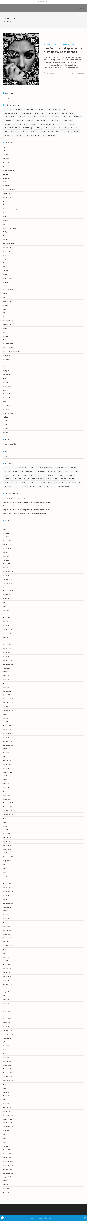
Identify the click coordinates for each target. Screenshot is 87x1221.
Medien (5, 340)
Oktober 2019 (7, 741)
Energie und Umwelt (9, 228)
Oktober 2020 (7, 706)
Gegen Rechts (7, 259)
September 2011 (8, 1080)
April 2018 (6, 791)
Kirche (5, 309)
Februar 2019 (7, 760)
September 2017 (8, 814)
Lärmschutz (7, 324)
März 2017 (6, 834)
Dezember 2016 (8, 845)
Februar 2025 (7, 568)
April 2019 (6, 757)
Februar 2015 (7, 930)
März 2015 (6, 926)
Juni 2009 (6, 1185)
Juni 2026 (6, 529)
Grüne (5, 267)
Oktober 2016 (7, 853)
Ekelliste (5, 224)
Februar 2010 (7, 1154)
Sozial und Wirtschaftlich (64, 44)
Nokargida (50, 128)
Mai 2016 (6, 872)
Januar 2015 (7, 934)
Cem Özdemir (7, 193)
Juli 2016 (5, 865)
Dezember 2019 (8, 733)
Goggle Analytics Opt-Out (44, 1218)
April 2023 (6, 614)
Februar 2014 (7, 969)
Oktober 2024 (7, 579)
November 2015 (8, 895)
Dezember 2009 (8, 1161)
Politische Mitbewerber (10, 363)
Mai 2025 (6, 556)
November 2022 (8, 625)
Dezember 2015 (8, 891)
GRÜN (19, 120)
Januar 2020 (7, 730)
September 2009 (8, 1173)
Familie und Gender (9, 243)
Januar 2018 (7, 799)
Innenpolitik (7, 278)
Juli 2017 (5, 822)
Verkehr (5, 417)
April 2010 (6, 1146)
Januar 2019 (7, 764)
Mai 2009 (6, 1188)
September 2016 (8, 857)
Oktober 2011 (7, 1077)
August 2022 (7, 633)
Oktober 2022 (7, 629)
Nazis (38, 128)
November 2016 (8, 849)
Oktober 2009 (7, 1169)
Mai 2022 (6, 641)
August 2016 (7, 861)
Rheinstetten (7, 386)
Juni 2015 (6, 915)
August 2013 (7, 992)
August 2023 (7, 599)
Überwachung (48, 135)
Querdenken (21, 132)
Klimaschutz (7, 313)
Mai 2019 (6, 753)
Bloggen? (6, 178)
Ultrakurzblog (7, 409)
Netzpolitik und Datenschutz (12, 351)
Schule (65, 132)
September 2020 (8, 710)
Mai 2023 (6, 610)
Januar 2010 (7, 1157)
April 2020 (6, 722)
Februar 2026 (7, 541)
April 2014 (6, 961)
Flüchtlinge (6, 251)
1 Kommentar (50, 73)
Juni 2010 (6, 1138)
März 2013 (6, 1011)
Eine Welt (6, 220)
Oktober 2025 (7, 552)
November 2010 (8, 1119)
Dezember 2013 (8, 976)
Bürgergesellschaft (9, 189)
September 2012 (8, 1034)
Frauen (55, 117)
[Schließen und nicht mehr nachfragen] (85, 1218)
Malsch (71, 124)
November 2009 (8, 1165)
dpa (4, 217)
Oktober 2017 (7, 811)
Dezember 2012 (8, 1023)
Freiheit (66, 117)
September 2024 (8, 583)
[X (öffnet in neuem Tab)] (38, 2)
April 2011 (6, 1100)
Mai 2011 (6, 1096)
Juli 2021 (5, 672)
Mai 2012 (6, 1050)
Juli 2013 (5, 996)
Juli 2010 (5, 1134)
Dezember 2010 (8, 1115)
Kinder (34, 124)
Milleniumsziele (8, 344)
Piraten (74, 128)
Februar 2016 (7, 884)
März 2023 (6, 618)
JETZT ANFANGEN (8, 290)
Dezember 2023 (8, 591)
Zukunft (5, 432)
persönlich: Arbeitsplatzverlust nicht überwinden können (63, 50)
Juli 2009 (5, 1181)
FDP (33, 117)
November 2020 (8, 703)
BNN (4, 182)
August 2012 (7, 1038)
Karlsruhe (21, 124)
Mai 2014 (6, 957)
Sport (5, 401)
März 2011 (6, 1104)
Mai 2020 (6, 718)
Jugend (5, 294)
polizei (8, 132)
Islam (5, 286)
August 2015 (7, 907)
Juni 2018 (6, 784)
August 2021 (7, 668)
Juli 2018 (5, 780)
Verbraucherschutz (9, 413)
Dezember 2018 (8, 768)
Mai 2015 (6, 918)
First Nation (7, 247)
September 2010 (8, 1127)
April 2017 (6, 830)
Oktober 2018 (7, 776)
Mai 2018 (6, 787)
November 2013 (8, 980)
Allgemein (6, 147)
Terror (8, 135)
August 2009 (7, 1177)
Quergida (6, 371)
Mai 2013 (6, 1003)
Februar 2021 (7, 691)
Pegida (63, 128)
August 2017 (7, 818)
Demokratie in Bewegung (11, 209)
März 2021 (6, 687)
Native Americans (8, 348)
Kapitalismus (7, 301)
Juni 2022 (6, 637)
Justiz (4, 297)
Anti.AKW (6, 159)
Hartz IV (56, 120)
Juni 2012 (6, 1046)
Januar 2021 (7, 695)
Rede (4, 378)
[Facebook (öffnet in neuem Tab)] (41, 2)
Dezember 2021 (8, 652)
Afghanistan (29, 109)
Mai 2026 (6, 533)
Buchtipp (6, 186)
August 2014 (7, 949)
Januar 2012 (7, 1065)
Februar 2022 (7, 645)
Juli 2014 (5, 953)
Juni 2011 (6, 1092)
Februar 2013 (7, 1015)
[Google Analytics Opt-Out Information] (2, 1218)
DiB (4, 213)
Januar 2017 (7, 841)
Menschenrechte (12, 128)
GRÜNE (29, 120)
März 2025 (6, 564)
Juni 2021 (6, 676)
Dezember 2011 (8, 1069)
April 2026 (6, 537)
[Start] (4, 21)
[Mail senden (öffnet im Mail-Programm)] (49, 2)
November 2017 (8, 807)
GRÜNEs (5, 270)
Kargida (9, 124)
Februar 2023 (7, 622)
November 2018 (8, 772)
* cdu (8, 109)
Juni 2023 (6, 606)
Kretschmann (47, 124)
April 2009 (6, 1192)
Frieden (78, 117)
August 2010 (7, 1131)
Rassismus (53, 132)
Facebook (23, 117)
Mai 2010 (6, 1142)
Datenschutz (53, 113)
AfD (17, 109)
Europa (5, 236)
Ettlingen (10, 117)
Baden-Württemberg (57, 109)
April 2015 (6, 922)
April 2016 (6, 876)
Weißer (5, 428)
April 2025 (6, 560)
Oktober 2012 (7, 1030)
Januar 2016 (7, 888)
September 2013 (8, 988)
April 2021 (6, 683)
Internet (68, 120)
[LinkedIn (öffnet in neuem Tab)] (43, 2)
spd (75, 132)
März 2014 (6, 965)
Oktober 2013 (7, 984)
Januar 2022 (7, 649)
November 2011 (8, 1073)
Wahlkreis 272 (7, 421)
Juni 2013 (6, 999)
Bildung (27, 113)
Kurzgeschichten (8, 321)
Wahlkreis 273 (7, 425)
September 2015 (8, 903)
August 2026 (7, 525)
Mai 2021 (6, 679)
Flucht (43, 117)
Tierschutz (6, 405)
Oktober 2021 (7, 660)
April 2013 (6, 1007)
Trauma (9, 21)
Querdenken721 (38, 132)
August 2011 (7, 1084)
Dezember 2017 (8, 803)
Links (4, 332)
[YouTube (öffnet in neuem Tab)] (46, 2)
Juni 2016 (6, 868)
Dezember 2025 (8, 548)
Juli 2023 (5, 602)
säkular (5, 390)
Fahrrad (5, 240)
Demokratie (68, 113)
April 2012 (6, 1053)
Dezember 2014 (8, 938)
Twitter (20, 135)
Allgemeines (7, 151)
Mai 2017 (6, 826)
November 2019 (8, 737)
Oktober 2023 (7, 595)
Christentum (7, 197)
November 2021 (8, 656)
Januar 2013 (7, 1019)
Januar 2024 (7, 587)
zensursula (33, 135)
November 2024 (8, 575)
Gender (9, 120)
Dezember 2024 (8, 572)
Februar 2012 (7, 1061)
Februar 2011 (7, 1107)
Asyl (42, 109)
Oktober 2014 (7, 946)
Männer (27, 128)
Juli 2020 (5, 714)
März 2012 (6, 1057)
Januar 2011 (7, 1111)
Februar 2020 (7, 726)
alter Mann (6, 155)
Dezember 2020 (8, 699)
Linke (60, 124)
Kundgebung (7, 317)
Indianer (5, 274)
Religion (5, 382)
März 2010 (6, 1150)
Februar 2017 (7, 838)
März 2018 (6, 795)
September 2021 (8, 664)
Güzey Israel (43, 120)
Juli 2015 (5, 911)
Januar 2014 (7, 973)
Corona (39, 113)
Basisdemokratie (12, 113)
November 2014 (8, 942)
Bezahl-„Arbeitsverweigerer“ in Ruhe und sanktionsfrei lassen (30, 502)
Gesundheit (7, 263)
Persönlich (48, 44)
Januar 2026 (7, 545)
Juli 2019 (5, 749)
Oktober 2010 (7, 1123)
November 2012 (8, 1026)
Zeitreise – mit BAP (22, 498)
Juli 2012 (5, 1042)
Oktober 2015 (7, 899)
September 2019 (8, 745)
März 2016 (6, 880)
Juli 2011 (5, 1088)
